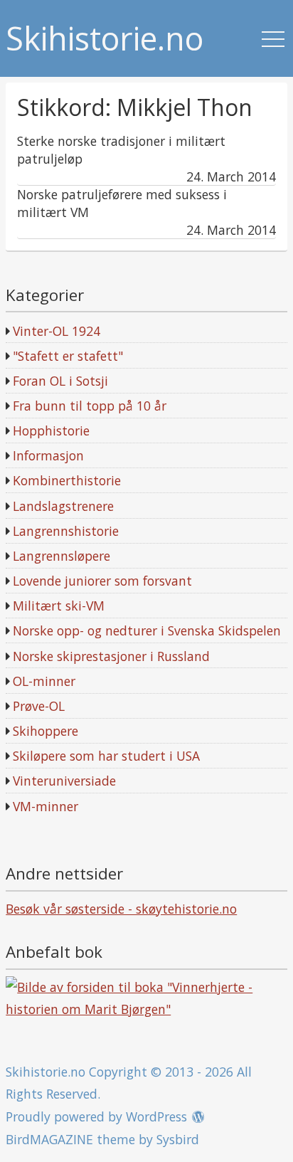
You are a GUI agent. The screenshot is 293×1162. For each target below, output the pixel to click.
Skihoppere (45, 730)
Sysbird (177, 1139)
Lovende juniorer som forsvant (102, 580)
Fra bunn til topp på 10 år (89, 405)
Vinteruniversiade (64, 780)
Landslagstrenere (63, 505)
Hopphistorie (51, 430)
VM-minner (45, 806)
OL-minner (44, 681)
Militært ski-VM (59, 605)
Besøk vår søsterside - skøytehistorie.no (121, 908)
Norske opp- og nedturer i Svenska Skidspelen (147, 630)
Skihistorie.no (104, 39)
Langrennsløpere (61, 555)
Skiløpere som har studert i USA (106, 755)
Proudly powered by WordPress (96, 1116)
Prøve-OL (39, 705)
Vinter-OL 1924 (56, 330)
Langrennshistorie (66, 530)
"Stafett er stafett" (68, 355)
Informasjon (48, 455)
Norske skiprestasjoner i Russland (111, 656)
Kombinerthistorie (67, 480)
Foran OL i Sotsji (60, 380)
